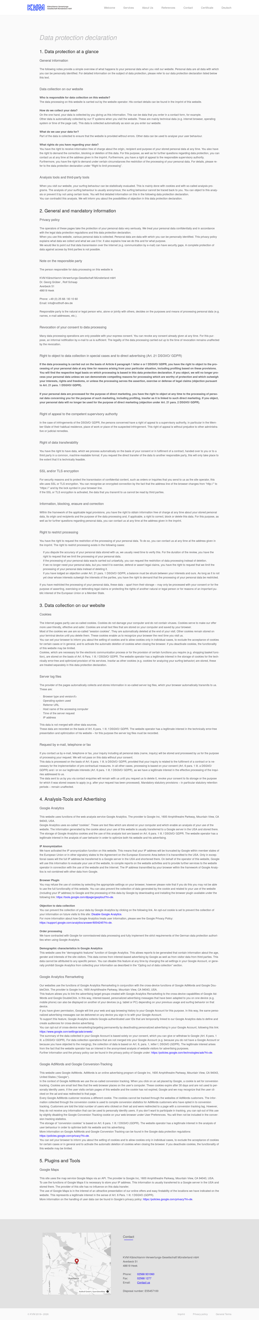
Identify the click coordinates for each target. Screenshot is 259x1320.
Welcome (109, 7)
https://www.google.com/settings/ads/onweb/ (66, 1031)
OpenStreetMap (98, 1291)
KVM (32, 1314)
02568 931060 (145, 1274)
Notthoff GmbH (85, 1291)
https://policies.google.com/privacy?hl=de (64, 1135)
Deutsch (226, 7)
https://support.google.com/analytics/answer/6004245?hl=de (76, 922)
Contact (188, 7)
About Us (147, 7)
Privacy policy (200, 1314)
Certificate (207, 7)
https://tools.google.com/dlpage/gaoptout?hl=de (84, 897)
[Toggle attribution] (107, 1291)
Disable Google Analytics (106, 914)
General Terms (223, 1314)
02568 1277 (144, 1278)
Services (128, 7)
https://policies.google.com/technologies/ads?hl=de (181, 1052)
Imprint (181, 1314)
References (168, 7)
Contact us (143, 1282)
